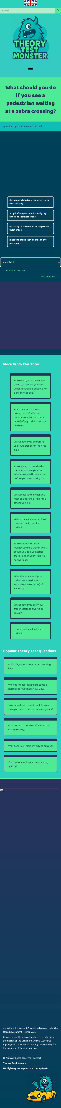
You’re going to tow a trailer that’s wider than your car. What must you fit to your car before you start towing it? (30, 472)
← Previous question (14, 270)
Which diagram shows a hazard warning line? (29, 666)
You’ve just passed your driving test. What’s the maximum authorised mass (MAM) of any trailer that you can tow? (30, 417)
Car (21, 126)
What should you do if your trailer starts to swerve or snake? (28, 609)
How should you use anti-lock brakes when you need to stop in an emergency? (30, 707)
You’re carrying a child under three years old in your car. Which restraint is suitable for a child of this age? (30, 387)
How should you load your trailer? (28, 631)
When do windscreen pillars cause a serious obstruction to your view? (27, 687)
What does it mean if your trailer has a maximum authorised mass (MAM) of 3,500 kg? (28, 582)
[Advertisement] (30, 162)
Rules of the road (33, 126)
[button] (30, 262)
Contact (37, 1058)
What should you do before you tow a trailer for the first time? (30, 446)
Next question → (49, 276)
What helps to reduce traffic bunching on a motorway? (29, 728)
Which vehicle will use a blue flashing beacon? (28, 764)
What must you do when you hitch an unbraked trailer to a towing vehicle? (30, 499)
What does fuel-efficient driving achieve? (30, 746)
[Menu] (30, 68)
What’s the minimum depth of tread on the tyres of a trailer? (30, 523)
